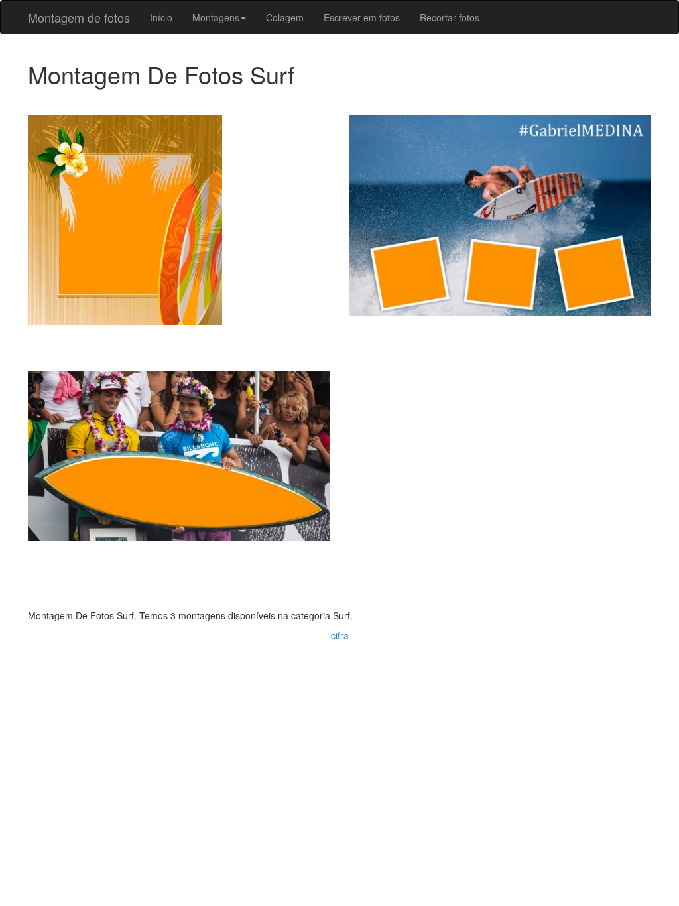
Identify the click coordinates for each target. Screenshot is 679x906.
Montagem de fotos (79, 17)
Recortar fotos (449, 17)
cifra (340, 635)
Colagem (285, 17)
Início (161, 17)
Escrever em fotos (362, 17)
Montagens (215, 17)
